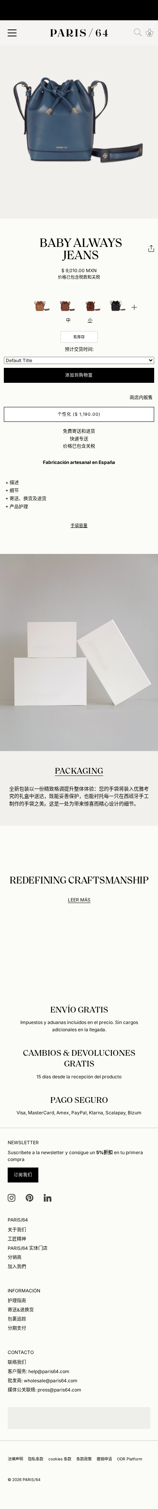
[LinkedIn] (47, 1197)
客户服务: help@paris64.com (38, 1371)
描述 (14, 482)
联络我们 (17, 1362)
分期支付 (17, 1328)
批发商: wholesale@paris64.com (42, 1380)
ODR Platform (129, 1459)
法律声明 (15, 1459)
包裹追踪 (17, 1319)
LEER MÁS (79, 900)
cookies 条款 (59, 1459)
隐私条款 (35, 1459)
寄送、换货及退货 (28, 498)
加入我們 (17, 1266)
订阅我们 (23, 1174)
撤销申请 (104, 1459)
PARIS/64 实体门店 (28, 1248)
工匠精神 (17, 1239)
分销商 (14, 1257)
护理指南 (17, 1300)
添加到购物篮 (79, 375)
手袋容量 (79, 525)
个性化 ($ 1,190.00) (79, 414)
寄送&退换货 (21, 1310)
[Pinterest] (29, 1197)
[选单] (12, 32)
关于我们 (17, 1230)
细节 (14, 490)
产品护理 (19, 507)
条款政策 (84, 1459)
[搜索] (138, 32)
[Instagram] (11, 1197)
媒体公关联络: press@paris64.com (44, 1390)
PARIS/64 (32, 1479)
